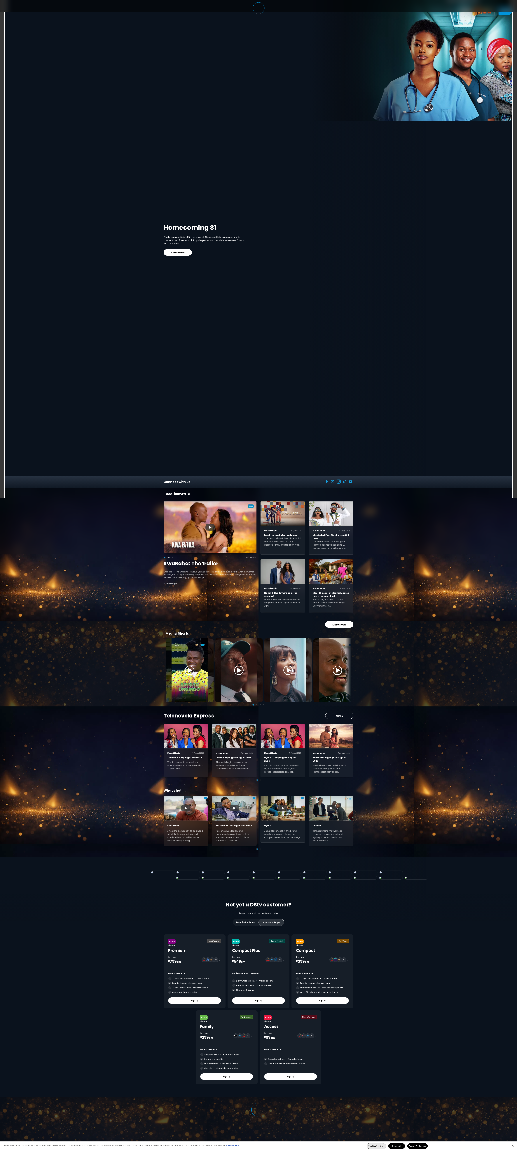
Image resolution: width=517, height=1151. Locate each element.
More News (339, 624)
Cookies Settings (376, 1146)
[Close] (513, 1146)
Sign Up (194, 1000)
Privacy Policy (232, 1145)
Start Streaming (252, 250)
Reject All (396, 1146)
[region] (258, 1146)
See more (284, 250)
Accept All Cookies (417, 1146)
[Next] (348, 670)
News (339, 716)
